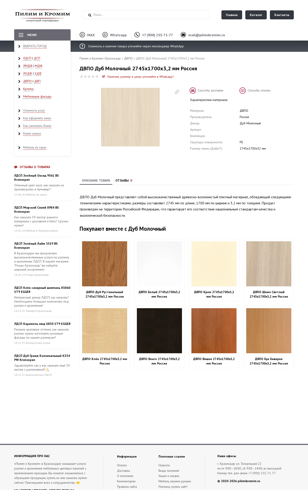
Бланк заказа (32, 133)
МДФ (38, 66)
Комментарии (126, 481)
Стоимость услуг (34, 110)
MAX (91, 35)
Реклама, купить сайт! (173, 487)
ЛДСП (27, 58)
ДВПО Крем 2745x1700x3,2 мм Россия (214, 294)
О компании (125, 476)
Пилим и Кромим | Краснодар (100, 58)
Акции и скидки (169, 476)
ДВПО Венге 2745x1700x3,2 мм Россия (159, 361)
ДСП (37, 58)
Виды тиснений (169, 471)
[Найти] (89, 15)
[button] (177, 92)
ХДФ (37, 73)
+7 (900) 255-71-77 (157, 35)
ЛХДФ (27, 73)
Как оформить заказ (37, 118)
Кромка (28, 89)
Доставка (123, 471)
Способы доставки (210, 90)
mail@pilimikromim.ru (206, 35)
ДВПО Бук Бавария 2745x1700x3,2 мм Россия (269, 361)
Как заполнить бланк (37, 126)
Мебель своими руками (175, 481)
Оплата (122, 465)
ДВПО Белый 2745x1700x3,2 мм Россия (159, 294)
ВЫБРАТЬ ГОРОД (35, 46)
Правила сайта (127, 487)
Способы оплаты (259, 90)
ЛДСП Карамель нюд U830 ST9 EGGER (42, 324)
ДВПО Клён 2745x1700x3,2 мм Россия (104, 361)
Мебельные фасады (37, 96)
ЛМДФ (27, 66)
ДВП (37, 81)
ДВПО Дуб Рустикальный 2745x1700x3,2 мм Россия (104, 294)
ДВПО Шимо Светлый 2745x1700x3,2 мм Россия (269, 294)
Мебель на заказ (34, 147)
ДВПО (27, 81)
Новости (164, 465)
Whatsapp (118, 35)
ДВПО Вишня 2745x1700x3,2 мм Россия (214, 361)
